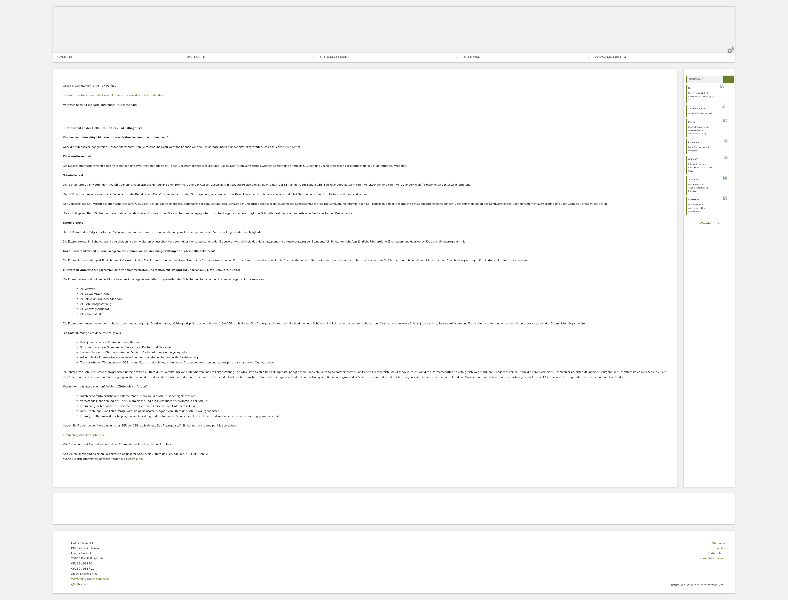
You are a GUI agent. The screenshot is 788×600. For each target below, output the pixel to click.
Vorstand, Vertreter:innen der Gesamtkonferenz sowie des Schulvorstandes (113, 95)
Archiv (721, 548)
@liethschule (79, 584)
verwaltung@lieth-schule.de (90, 579)
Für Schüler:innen (334, 57)
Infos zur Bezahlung (697, 133)
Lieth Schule (195, 57)
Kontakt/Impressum (610, 57)
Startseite (718, 543)
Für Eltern (472, 57)
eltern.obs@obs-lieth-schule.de (84, 435)
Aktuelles (65, 57)
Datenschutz (716, 553)
